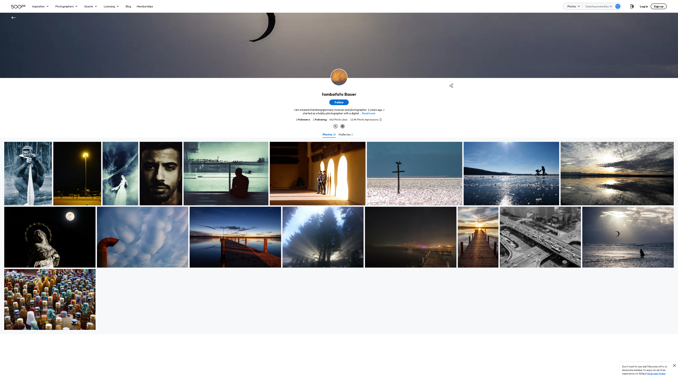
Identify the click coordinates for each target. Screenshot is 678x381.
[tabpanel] (339, 236)
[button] (618, 6)
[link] (28, 173)
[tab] (329, 134)
